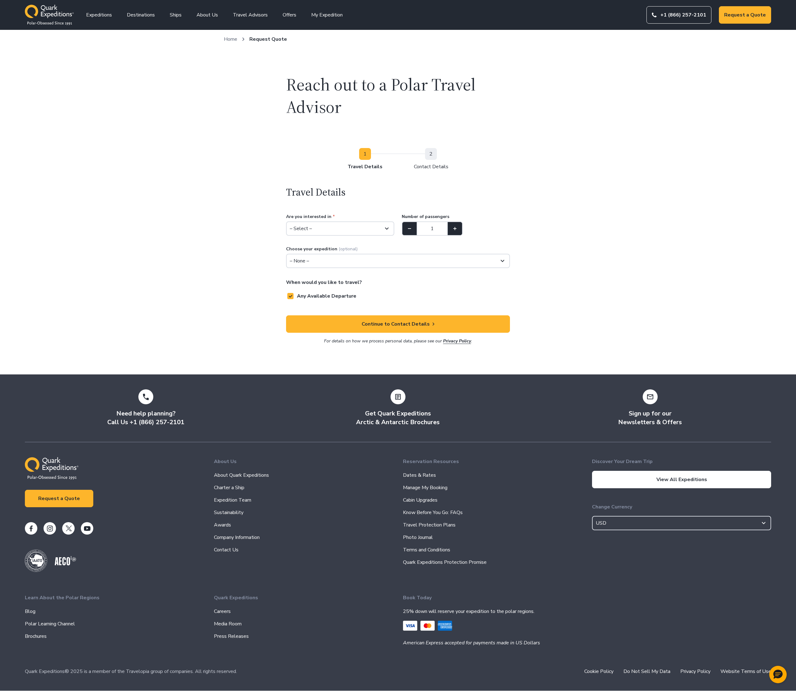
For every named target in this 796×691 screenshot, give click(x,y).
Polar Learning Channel (50, 623)
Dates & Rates (419, 475)
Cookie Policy (598, 671)
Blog (30, 611)
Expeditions (99, 15)
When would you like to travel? (324, 282)
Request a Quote (745, 15)
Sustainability (228, 512)
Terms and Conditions (426, 549)
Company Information (237, 537)
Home (230, 39)
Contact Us (226, 549)
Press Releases (231, 636)
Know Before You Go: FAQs (433, 512)
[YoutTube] (87, 528)
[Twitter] (68, 528)
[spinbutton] (432, 228)
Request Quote (268, 39)
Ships (176, 15)
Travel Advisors (250, 15)
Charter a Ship (229, 487)
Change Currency (612, 506)
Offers (289, 15)
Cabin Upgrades (420, 500)
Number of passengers (425, 217)
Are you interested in (310, 217)
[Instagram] (50, 528)
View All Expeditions (681, 479)
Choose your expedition (322, 249)
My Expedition (327, 15)
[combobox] (681, 523)
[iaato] (36, 570)
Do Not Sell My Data (646, 671)
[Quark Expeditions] (49, 15)
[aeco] (65, 563)
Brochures (36, 636)
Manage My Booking (425, 487)
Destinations (141, 15)
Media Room (228, 623)
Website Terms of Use (745, 671)
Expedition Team (232, 500)
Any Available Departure (326, 296)
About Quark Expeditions (241, 475)
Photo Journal (418, 537)
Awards (222, 525)
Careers (222, 611)
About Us (207, 15)
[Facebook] (31, 528)
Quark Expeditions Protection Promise (445, 562)
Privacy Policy (457, 341)
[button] (778, 674)
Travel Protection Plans (429, 525)
